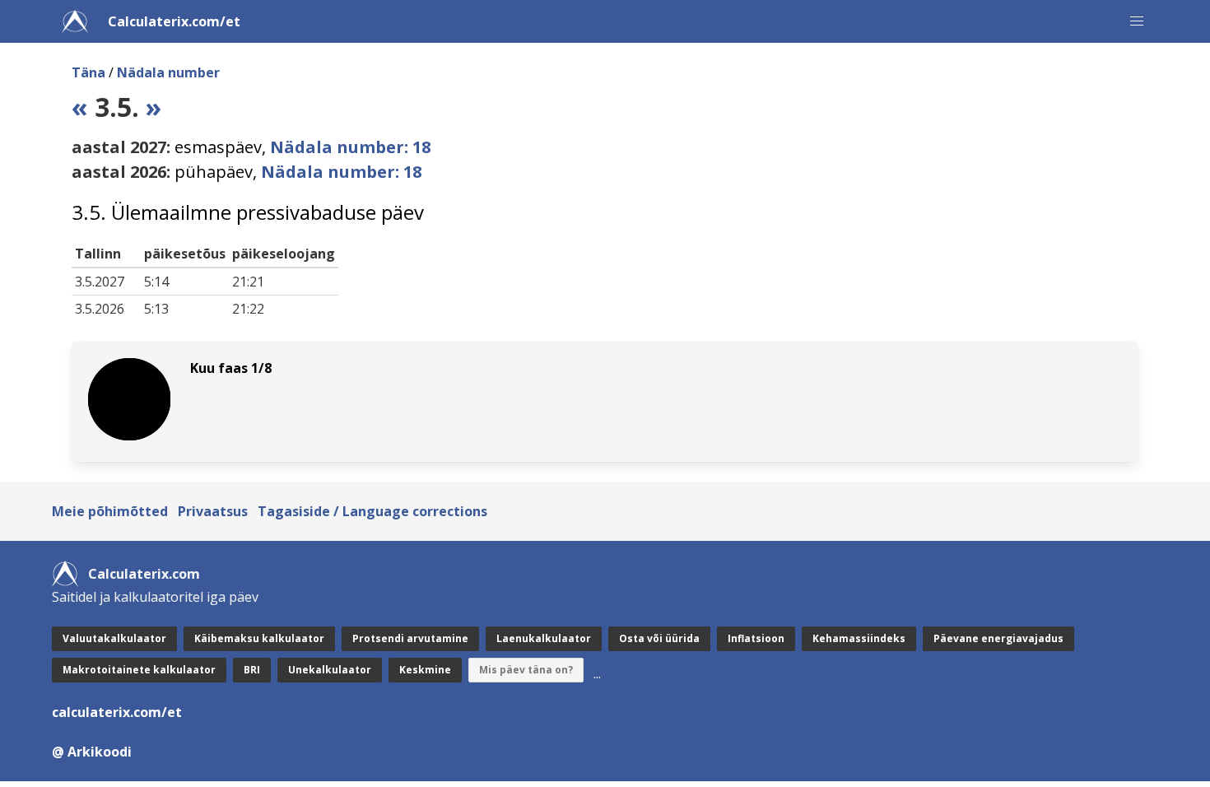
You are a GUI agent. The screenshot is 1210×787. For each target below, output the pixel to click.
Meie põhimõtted (110, 511)
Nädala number (168, 72)
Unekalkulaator (329, 670)
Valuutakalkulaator (114, 638)
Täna (88, 72)
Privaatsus (213, 511)
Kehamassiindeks (858, 638)
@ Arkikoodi (92, 752)
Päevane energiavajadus (998, 638)
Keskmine (425, 670)
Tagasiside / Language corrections (372, 511)
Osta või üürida (659, 638)
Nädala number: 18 (350, 147)
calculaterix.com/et (117, 712)
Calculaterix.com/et (174, 21)
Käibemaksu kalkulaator (259, 638)
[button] (1136, 21)
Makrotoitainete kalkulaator (139, 670)
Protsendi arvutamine (410, 638)
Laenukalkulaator (543, 638)
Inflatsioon (756, 638)
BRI (252, 670)
